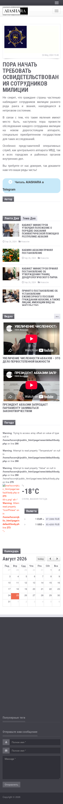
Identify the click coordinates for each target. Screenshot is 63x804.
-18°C (30, 491)
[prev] (50, 558)
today (41, 558)
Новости (25, 241)
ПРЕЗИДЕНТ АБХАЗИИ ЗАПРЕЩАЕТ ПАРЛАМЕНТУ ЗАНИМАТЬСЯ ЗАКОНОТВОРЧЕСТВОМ (25, 408)
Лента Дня (11, 218)
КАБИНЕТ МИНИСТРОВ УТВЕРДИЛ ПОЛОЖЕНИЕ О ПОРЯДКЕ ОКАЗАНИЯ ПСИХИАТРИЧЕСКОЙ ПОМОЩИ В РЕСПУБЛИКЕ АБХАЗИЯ (40, 230)
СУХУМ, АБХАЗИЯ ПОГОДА (34, 499)
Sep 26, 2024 (10, 241)
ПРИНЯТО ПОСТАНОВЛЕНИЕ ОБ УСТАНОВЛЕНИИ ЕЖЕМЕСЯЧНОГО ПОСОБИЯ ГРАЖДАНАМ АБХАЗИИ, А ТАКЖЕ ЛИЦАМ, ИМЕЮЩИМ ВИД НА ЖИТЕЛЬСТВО (41, 298)
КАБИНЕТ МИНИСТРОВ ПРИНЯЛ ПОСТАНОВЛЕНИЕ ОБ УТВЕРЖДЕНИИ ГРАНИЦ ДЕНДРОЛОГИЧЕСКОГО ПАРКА (40, 273)
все (57, 316)
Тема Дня (29, 218)
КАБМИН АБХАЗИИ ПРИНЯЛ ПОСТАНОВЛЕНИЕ (37, 251)
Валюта (31, 511)
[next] (57, 558)
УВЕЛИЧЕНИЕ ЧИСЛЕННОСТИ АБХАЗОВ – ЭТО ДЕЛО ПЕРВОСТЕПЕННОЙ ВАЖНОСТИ (31, 359)
